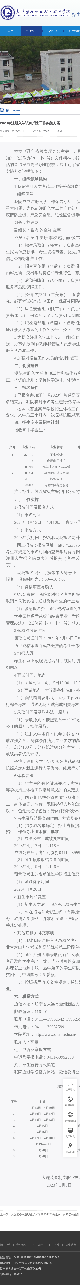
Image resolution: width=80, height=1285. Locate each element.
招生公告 (5, 1244)
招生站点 (70, 1244)
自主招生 (54, 1244)
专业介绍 (21, 1244)
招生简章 (38, 1244)
